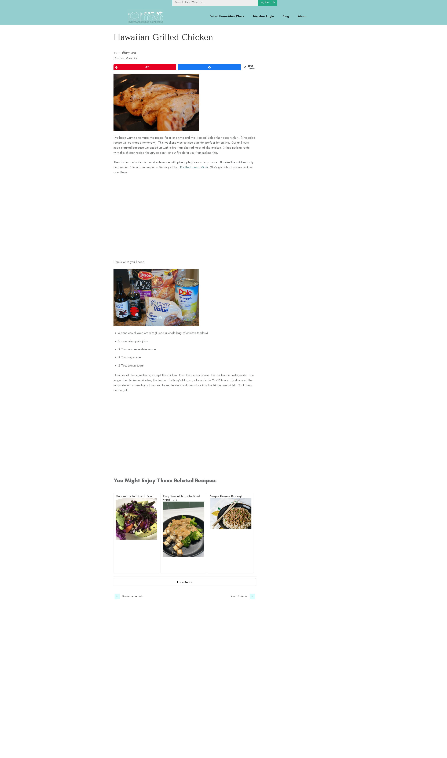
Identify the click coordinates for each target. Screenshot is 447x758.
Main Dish (132, 58)
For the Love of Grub (194, 167)
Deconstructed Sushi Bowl (136, 533)
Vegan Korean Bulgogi (230, 533)
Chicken (119, 58)
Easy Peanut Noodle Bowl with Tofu (183, 533)
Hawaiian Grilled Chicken (163, 37)
